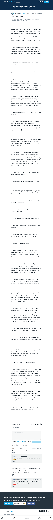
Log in (46, 1)
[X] (40, 511)
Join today (8, 503)
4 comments (38, 13)
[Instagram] (42, 511)
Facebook (30, 503)
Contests (27, 518)
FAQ (5, 514)
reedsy (9, 2)
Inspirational (22, 16)
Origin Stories (23, 20)
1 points (17, 448)
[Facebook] (46, 511)
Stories (39, 518)
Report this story (15, 427)
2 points (19, 479)
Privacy (12, 514)
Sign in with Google (19, 503)
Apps (17, 1)
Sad (17, 16)
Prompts (14, 518)
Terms (8, 514)
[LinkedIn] (44, 511)
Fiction (13, 16)
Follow (24, 13)
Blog (51, 518)
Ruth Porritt (22, 465)
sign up (19, 441)
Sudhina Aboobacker (24, 448)
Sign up (41, 1)
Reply (13, 452)
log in (23, 441)
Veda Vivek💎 (24, 456)
